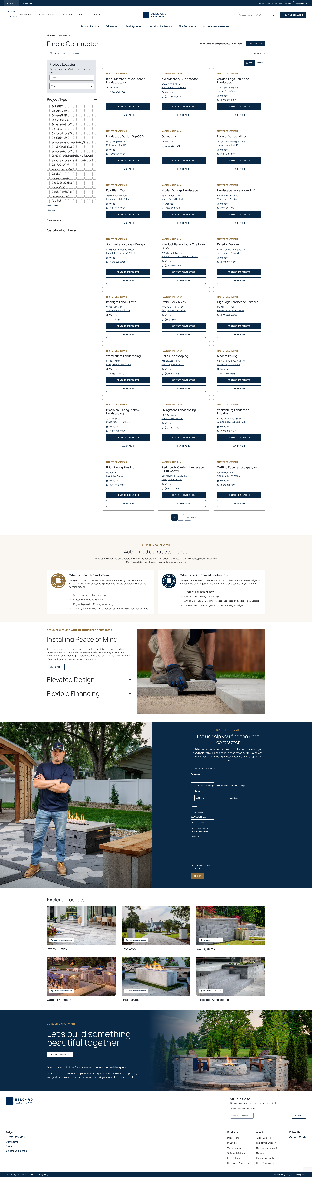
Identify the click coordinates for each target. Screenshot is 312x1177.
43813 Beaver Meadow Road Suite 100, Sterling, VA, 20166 (120, 251)
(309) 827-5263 (172, 373)
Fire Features (131, 1000)
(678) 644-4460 (228, 315)
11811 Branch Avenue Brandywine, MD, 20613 (118, 197)
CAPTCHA (195, 868)
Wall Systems (205, 949)
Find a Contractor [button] (293, 15)
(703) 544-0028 (117, 262)
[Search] (274, 15)
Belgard (261, 3)
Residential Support (266, 1142)
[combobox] (71, 78)
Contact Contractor (129, 107)
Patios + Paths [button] (89, 26)
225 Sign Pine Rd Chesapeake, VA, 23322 (118, 309)
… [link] (184, 517)
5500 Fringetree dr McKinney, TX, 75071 (116, 143)
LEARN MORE (129, 115)
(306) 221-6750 (117, 431)
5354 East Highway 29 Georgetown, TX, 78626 (174, 309)
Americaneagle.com (298, 1174)
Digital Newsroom (265, 1163)
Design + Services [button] (47, 14)
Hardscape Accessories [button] (216, 26)
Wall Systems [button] (133, 26)
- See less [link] (51, 210)
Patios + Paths (57, 949)
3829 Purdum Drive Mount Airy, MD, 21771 (172, 197)
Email (194, 806)
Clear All (76, 53)
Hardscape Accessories (212, 1000)
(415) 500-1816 (227, 373)
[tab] (249, 63)
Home (52, 35)
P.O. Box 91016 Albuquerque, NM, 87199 (118, 363)
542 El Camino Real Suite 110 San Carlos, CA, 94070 (231, 251)
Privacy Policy (42, 1174)
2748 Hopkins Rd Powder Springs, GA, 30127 (230, 309)
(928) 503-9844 (173, 96)
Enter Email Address (240, 1115)
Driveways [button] (111, 26)
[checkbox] (71, 106)
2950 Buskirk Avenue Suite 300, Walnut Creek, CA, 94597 (180, 255)
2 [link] (180, 517)
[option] (13, 16)
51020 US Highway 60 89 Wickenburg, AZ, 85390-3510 (231, 420)
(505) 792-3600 (117, 373)
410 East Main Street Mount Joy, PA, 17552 (227, 197)
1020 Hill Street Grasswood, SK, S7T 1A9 (118, 420)
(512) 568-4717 (172, 319)
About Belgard (263, 1137)
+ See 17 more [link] (52, 205)
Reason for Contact (200, 831)
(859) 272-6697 (173, 488)
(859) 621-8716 (227, 485)
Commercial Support (266, 1147)
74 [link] (188, 517)
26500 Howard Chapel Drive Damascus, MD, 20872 (231, 143)
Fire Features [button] (186, 26)
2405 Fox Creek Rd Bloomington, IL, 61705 (173, 363)
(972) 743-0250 (117, 154)
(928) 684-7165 (228, 431)
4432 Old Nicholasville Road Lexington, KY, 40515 (175, 478)
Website (113, 87)
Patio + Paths (234, 1137)
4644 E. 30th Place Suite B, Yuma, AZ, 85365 (174, 86)
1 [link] (174, 517)
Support (96, 14)
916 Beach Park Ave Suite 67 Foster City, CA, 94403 (231, 363)
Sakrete (288, 4)
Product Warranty (265, 1158)
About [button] (82, 14)
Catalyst (269, 4)
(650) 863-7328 (228, 262)
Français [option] (13, 16)
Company (195, 774)
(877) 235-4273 (172, 145)
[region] (71, 160)
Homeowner (11, 3)
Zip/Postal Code (199, 817)
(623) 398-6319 (228, 100)
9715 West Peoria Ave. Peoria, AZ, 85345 (228, 89)
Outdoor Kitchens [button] (160, 26)
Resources (68, 14)
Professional (27, 3)
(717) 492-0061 (227, 208)
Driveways (129, 949)
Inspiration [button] (25, 14)
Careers (260, 1153)
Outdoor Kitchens (59, 1000)
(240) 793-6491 (173, 208)
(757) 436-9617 (117, 319)
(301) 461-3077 (227, 154)
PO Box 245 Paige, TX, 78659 (114, 474)
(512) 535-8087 (117, 485)
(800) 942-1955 (117, 91)
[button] (57, 53)
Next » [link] (193, 517)
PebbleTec (279, 4)
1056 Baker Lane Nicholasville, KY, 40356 (228, 474)
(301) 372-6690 (117, 208)
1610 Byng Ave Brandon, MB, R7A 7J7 (172, 417)
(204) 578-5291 (172, 427)
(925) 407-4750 (173, 265)
